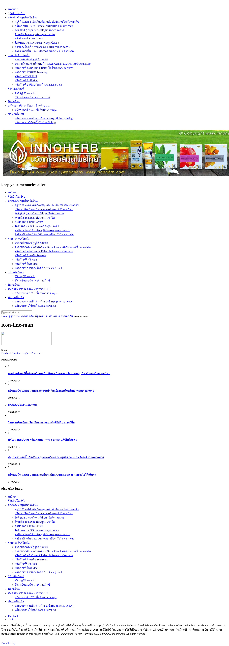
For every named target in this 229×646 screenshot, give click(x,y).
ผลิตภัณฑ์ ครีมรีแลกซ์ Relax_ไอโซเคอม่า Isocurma (44, 67)
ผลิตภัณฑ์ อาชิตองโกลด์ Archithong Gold (38, 84)
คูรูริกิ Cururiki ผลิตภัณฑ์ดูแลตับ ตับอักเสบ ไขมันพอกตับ (47, 21)
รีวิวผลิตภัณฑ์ (16, 88)
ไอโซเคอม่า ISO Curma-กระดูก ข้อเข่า (37, 42)
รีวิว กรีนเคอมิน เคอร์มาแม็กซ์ (32, 97)
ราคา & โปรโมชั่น (19, 55)
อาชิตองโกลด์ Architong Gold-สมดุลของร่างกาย (42, 46)
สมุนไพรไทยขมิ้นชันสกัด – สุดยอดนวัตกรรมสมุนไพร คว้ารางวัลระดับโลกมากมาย (56, 457)
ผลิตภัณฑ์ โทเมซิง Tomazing (31, 72)
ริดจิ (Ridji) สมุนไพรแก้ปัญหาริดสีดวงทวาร (39, 30)
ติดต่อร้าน (14, 101)
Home (4, 316)
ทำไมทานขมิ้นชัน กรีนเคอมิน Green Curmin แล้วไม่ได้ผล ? (42, 439)
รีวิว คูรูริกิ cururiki (25, 93)
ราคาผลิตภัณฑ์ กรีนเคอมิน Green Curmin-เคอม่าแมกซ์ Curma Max (53, 63)
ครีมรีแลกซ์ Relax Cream (29, 38)
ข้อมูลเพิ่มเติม (16, 114)
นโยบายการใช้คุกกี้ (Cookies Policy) (35, 122)
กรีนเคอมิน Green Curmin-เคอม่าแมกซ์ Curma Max (44, 25)
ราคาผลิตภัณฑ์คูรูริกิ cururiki (31, 59)
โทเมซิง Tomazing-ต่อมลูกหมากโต (35, 34)
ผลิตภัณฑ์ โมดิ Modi (26, 80)
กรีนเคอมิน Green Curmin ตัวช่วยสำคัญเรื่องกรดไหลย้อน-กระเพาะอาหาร (51, 390)
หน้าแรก (13, 9)
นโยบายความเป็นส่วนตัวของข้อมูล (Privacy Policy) (44, 118)
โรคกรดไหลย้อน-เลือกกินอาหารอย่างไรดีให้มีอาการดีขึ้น (41, 422)
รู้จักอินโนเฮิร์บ (16, 13)
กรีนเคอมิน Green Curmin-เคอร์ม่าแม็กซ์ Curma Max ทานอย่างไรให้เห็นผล (52, 474)
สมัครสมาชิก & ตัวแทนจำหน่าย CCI (29, 105)
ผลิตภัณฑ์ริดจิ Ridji (26, 76)
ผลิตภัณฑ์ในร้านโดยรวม (22, 405)
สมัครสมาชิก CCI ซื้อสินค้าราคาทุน (35, 109)
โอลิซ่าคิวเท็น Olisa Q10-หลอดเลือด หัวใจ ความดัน (44, 51)
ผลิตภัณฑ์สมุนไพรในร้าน (23, 17)
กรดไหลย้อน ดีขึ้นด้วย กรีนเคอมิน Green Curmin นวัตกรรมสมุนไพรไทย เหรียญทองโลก (59, 373)
